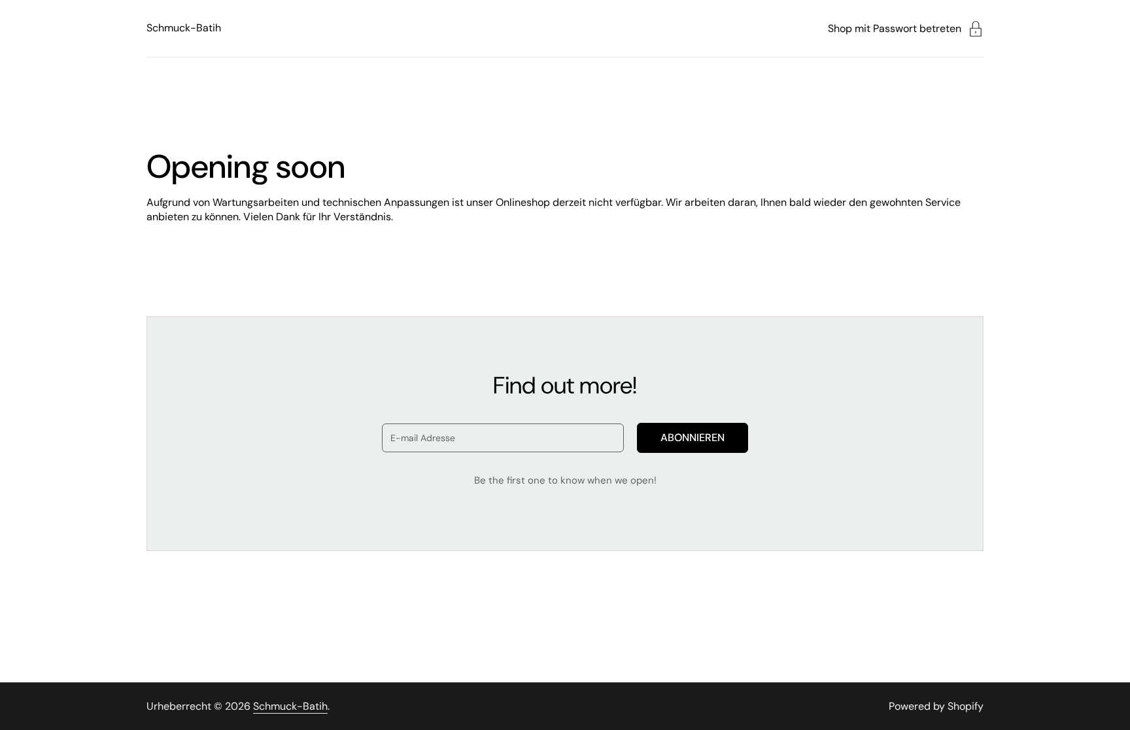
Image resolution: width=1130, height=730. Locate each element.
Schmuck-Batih (183, 28)
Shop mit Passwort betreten (894, 28)
